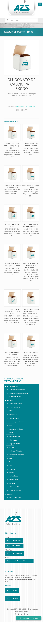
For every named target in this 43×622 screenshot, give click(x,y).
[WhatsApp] (15, 614)
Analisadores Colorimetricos (18, 393)
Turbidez (12, 469)
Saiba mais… (9, 582)
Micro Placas (13, 479)
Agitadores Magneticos (17, 389)
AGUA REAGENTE (15, 407)
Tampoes (12, 462)
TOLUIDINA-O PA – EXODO (12, 185)
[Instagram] (24, 614)
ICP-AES (12, 433)
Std (10, 458)
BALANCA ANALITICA (16, 397)
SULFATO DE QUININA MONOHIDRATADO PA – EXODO (12, 311)
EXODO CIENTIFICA (22, 106)
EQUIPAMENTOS (12, 386)
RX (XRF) (12, 447)
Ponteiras (12, 483)
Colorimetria (13, 414)
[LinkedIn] (21, 614)
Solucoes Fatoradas (15, 451)
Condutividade (14, 418)
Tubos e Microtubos (15, 490)
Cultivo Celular (13, 476)
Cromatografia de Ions (16, 422)
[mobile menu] (40, 4)
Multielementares (14, 436)
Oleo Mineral (13, 440)
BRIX (10, 411)
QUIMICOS (32, 106)
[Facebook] (18, 614)
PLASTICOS (11, 473)
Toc (10, 465)
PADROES (10, 400)
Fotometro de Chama (16, 429)
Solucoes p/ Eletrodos (16, 454)
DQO (10, 425)
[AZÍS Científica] (21, 8)
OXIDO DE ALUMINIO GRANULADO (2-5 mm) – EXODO (12, 146)
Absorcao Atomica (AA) (17, 403)
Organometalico (14, 444)
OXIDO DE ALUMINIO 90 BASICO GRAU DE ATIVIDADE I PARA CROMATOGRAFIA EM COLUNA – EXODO (30, 268)
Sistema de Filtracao (15, 487)
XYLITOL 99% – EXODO (30, 353)
